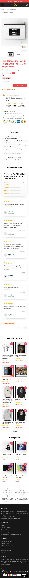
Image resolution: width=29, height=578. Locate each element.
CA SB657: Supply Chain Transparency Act (11, 534)
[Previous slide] (3, 32)
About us (3, 525)
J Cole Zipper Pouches (7, 12)
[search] (24, 5)
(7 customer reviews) (14, 70)
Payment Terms (5, 543)
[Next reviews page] (25, 327)
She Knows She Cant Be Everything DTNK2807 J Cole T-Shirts (7, 357)
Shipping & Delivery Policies (7, 541)
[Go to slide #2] (18, 54)
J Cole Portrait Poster (20, 378)
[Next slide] (26, 32)
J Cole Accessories (11, 9)
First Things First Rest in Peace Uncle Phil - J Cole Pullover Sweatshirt (7, 401)
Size (3, 75)
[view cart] (27, 5)
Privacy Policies (5, 529)
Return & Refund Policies (7, 545)
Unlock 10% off (3, 571)
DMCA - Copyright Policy (7, 532)
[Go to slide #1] (10, 54)
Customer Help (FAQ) (6, 550)
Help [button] (26, 576)
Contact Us (3, 548)
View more (14, 431)
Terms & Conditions (5, 527)
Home (2, 9)
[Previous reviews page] (18, 327)
